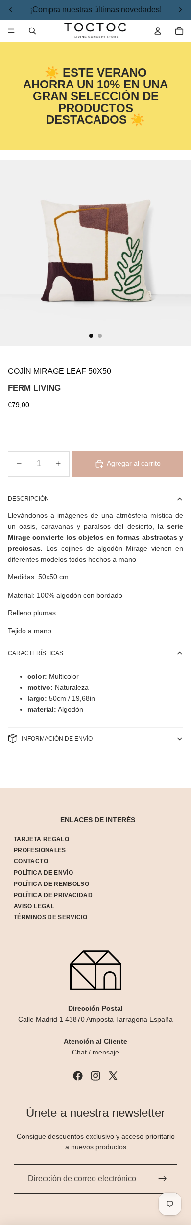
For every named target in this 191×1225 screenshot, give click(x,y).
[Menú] (11, 31)
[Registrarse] (162, 1178)
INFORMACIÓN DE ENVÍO (57, 738)
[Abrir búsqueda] (32, 31)
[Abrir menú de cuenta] (157, 31)
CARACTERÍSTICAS (35, 653)
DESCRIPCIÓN (28, 498)
